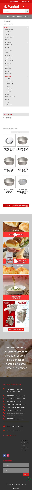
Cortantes (8, 55)
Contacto (26, 16)
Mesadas (8, 74)
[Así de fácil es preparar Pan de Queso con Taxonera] (16, 261)
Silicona (9, 89)
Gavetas (8, 68)
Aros (7, 34)
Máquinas (7, 21)
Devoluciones (25, 443)
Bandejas (8, 42)
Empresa (19, 16)
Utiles (6, 27)
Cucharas (8, 58)
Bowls (7, 47)
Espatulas (8, 63)
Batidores (8, 45)
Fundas (7, 66)
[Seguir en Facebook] (4, 455)
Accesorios (9, 29)
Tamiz (7, 102)
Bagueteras (9, 37)
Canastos (8, 50)
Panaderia (6, 118)
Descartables (9, 61)
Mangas (7, 71)
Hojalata (10, 84)
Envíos (23, 445)
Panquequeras (10, 97)
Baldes (7, 40)
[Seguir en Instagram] (8, 455)
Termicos (8, 105)
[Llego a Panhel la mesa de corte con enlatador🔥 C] (16, 235)
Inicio (8, 16)
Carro (9, 78)
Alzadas (8, 32)
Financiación (25, 448)
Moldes (8, 76)
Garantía (24, 450)
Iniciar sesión (24, 1)
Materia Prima (8, 24)
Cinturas (10, 81)
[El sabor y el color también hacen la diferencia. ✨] (16, 287)
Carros (7, 53)
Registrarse (14, 1)
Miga (8, 86)
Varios (9, 91)
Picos (7, 99)
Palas (7, 94)
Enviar (26, 474)
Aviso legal (25, 440)
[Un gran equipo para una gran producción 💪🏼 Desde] (16, 314)
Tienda (13, 16)
